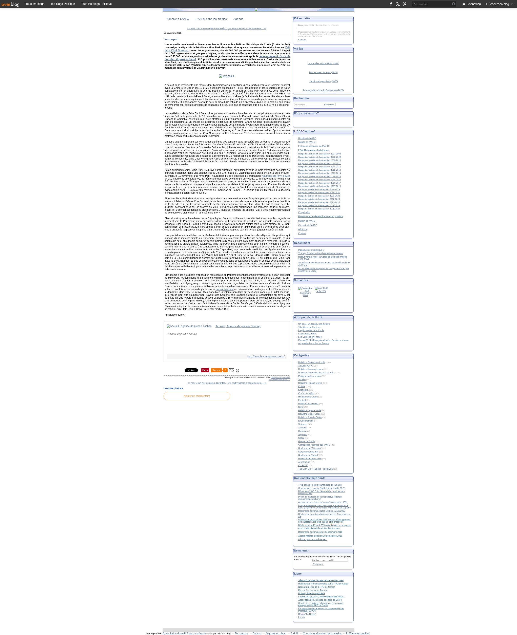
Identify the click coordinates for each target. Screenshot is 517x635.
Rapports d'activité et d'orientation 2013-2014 (319, 173)
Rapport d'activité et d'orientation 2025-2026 (319, 209)
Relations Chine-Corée (309, 414)
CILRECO (303, 465)
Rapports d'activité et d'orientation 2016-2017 (319, 183)
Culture (301, 386)
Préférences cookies (358, 633)
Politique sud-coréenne (280, 378)
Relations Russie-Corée (310, 417)
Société (302, 379)
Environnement (305, 420)
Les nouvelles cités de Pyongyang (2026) (323, 90)
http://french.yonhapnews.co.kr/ (266, 356)
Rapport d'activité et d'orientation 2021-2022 (319, 196)
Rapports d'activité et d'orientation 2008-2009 (319, 157)
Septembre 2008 (305, 294)
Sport (301, 407)
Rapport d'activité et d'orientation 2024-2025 (319, 205)
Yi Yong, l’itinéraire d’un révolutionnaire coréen (320, 253)
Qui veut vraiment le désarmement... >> (247, 28)
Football (302, 400)
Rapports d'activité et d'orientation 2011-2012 (319, 167)
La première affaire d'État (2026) (323, 63)
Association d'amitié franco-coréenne (184, 633)
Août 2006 (321, 291)
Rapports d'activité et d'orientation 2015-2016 (319, 180)
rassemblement (225, 289)
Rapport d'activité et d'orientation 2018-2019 (319, 189)
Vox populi (171, 39)
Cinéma (302, 431)
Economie (303, 390)
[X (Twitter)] (397, 4)
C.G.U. (295, 633)
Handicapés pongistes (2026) (323, 81)
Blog (300, 25)
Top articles (241, 633)
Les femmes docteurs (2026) (323, 72)
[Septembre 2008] (305, 290)
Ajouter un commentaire (197, 396)
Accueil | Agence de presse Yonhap (238, 326)
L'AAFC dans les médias (211, 18)
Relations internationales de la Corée (316, 372)
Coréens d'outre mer (308, 451)
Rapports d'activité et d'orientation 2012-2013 (319, 170)
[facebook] (391, 4)
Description (304, 32)
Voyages (302, 434)
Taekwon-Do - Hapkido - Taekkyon (315, 469)
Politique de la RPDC (308, 403)
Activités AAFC (305, 366)
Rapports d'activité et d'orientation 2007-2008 (319, 154)
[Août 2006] (321, 288)
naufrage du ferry (276, 175)
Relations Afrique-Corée (310, 458)
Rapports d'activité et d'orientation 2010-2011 (319, 163)
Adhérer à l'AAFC (178, 18)
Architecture (304, 462)
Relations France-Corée (310, 383)
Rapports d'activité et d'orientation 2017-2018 (319, 186)
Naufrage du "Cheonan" (310, 448)
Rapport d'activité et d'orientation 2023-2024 (319, 202)
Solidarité (302, 427)
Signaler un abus (276, 633)
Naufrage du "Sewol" (308, 455)
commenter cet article (278, 380)
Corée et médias (306, 393)
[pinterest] (404, 4)
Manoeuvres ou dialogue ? (311, 250)
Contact (302, 39)
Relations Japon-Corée (309, 410)
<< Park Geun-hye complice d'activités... (207, 28)
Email (296, 560)
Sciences (302, 424)
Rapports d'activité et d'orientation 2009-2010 (319, 160)
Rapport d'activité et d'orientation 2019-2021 (319, 192)
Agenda (238, 18)
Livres (301, 617)
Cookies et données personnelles (322, 633)
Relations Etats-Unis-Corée (311, 362)
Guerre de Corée (306, 441)
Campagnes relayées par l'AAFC (314, 445)
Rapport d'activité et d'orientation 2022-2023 (319, 199)
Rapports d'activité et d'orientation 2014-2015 (319, 176)
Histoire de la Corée (308, 396)
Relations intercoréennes (310, 369)
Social (301, 438)
